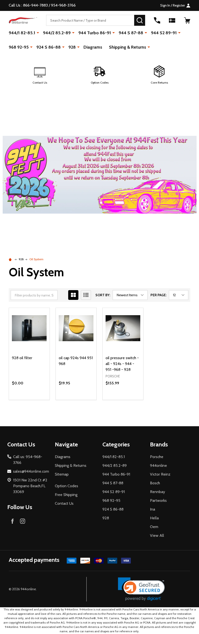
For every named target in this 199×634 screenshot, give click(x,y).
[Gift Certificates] (172, 20)
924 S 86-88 (48, 47)
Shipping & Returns (127, 47)
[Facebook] (12, 521)
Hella (154, 518)
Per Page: (158, 295)
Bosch (155, 483)
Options (38, 400)
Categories (116, 444)
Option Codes (66, 486)
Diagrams (92, 47)
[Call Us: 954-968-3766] (157, 20)
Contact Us (64, 503)
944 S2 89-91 (164, 32)
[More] (38, 32)
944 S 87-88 (131, 32)
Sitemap (62, 474)
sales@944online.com (31, 471)
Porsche (156, 456)
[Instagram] (22, 521)
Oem (154, 526)
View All (157, 535)
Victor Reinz (160, 474)
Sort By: (102, 295)
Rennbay (157, 491)
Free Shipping (66, 494)
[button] (39, 75)
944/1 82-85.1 (22, 32)
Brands (159, 444)
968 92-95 (19, 47)
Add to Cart (85, 398)
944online (158, 465)
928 (72, 47)
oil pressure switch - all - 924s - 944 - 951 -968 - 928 (122, 364)
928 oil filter (22, 358)
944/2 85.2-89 (57, 32)
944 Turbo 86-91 (94, 32)
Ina (152, 509)
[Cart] (187, 20)
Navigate (66, 444)
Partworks (158, 500)
